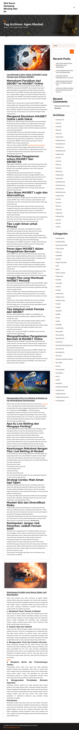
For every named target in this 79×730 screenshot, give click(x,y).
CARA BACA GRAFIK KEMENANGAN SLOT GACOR (64, 76)
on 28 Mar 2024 (14, 587)
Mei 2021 (58, 223)
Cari (56, 45)
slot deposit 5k (60, 352)
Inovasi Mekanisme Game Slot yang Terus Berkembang (64, 71)
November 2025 (60, 143)
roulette (58, 314)
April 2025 (59, 168)
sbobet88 (59, 324)
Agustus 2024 (60, 195)
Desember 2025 (60, 140)
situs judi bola (60, 335)
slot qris (58, 366)
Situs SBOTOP (60, 338)
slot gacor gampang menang (64, 359)
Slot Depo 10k (60, 348)
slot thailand (59, 373)
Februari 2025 (60, 175)
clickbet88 (59, 255)
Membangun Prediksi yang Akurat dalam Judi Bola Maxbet (27, 593)
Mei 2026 (58, 130)
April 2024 (59, 209)
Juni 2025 (58, 161)
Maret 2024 (59, 213)
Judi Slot (58, 286)
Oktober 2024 (60, 188)
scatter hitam (59, 328)
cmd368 (58, 259)
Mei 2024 (58, 206)
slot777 (58, 376)
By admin (23, 587)
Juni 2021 (58, 219)
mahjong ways (60, 297)
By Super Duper (24, 70)
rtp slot (58, 317)
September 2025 (60, 150)
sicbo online (59, 331)
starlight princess (61, 393)
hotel (57, 266)
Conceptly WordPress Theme (12, 727)
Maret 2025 (59, 171)
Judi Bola (31, 587)
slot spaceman (60, 369)
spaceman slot (60, 390)
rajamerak (58, 310)
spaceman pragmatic (62, 386)
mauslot (58, 304)
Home (6, 27)
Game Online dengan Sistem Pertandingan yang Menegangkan (64, 65)
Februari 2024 (60, 216)
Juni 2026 (58, 126)
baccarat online (60, 241)
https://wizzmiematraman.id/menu (36, 145)
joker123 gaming (60, 272)
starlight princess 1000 (62, 397)
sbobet (58, 321)
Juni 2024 (58, 202)
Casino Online (60, 248)
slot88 (58, 380)
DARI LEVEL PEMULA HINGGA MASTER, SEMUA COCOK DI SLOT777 (65, 90)
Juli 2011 (58, 226)
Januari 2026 (59, 137)
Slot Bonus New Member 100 (64, 345)
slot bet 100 (59, 342)
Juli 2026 (58, 123)
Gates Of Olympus (61, 262)
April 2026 (59, 133)
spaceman (59, 383)
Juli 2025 (58, 157)
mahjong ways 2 (60, 300)
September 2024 (61, 192)
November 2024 (60, 185)
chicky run (59, 252)
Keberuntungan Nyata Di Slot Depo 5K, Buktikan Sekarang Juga (64, 82)
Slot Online (59, 362)
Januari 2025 (59, 178)
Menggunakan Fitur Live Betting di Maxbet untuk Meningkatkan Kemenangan (27, 399)
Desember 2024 (60, 181)
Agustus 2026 (60, 119)
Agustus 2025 (60, 154)
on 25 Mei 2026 (14, 70)
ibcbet (58, 269)
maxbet (34, 70)
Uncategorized (35, 393)
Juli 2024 (58, 199)
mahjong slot (59, 293)
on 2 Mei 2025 (14, 393)
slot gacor (59, 355)
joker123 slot (59, 276)
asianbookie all (60, 238)
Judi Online (59, 283)
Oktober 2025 (60, 147)
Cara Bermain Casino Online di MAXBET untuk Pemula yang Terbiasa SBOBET (27, 75)
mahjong (58, 290)
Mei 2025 (58, 164)
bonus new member (61, 245)
